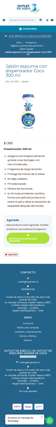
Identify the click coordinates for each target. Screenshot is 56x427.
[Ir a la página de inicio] (28, 8)
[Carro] (52, 20)
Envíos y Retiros (28, 336)
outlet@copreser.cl (28, 281)
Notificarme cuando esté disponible (23, 239)
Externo (28, 340)
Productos (31, 43)
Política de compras (28, 327)
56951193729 (28, 289)
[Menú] (4, 20)
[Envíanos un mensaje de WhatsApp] (50, 421)
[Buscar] (40, 20)
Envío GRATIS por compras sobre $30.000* (30, 36)
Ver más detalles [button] (28, 391)
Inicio (19, 43)
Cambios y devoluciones (28, 331)
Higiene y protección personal (26, 46)
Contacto (28, 323)
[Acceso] (47, 20)
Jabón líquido (26, 49)
